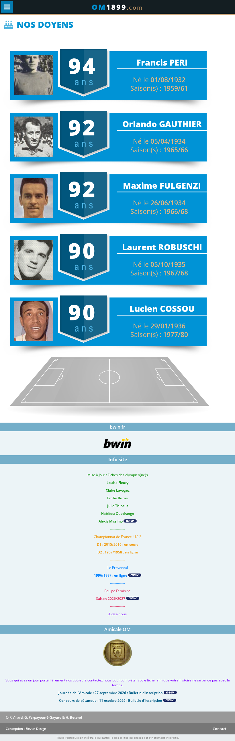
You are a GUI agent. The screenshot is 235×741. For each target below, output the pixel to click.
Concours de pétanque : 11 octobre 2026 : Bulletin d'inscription (111, 700)
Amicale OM (117, 629)
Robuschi (180, 247)
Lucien (144, 308)
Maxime (140, 185)
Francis (151, 62)
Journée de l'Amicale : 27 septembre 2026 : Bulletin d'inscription (111, 692)
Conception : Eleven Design (26, 728)
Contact (219, 728)
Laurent (139, 247)
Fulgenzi (180, 185)
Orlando (139, 123)
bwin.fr (117, 427)
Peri (178, 62)
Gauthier (180, 123)
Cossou (177, 308)
